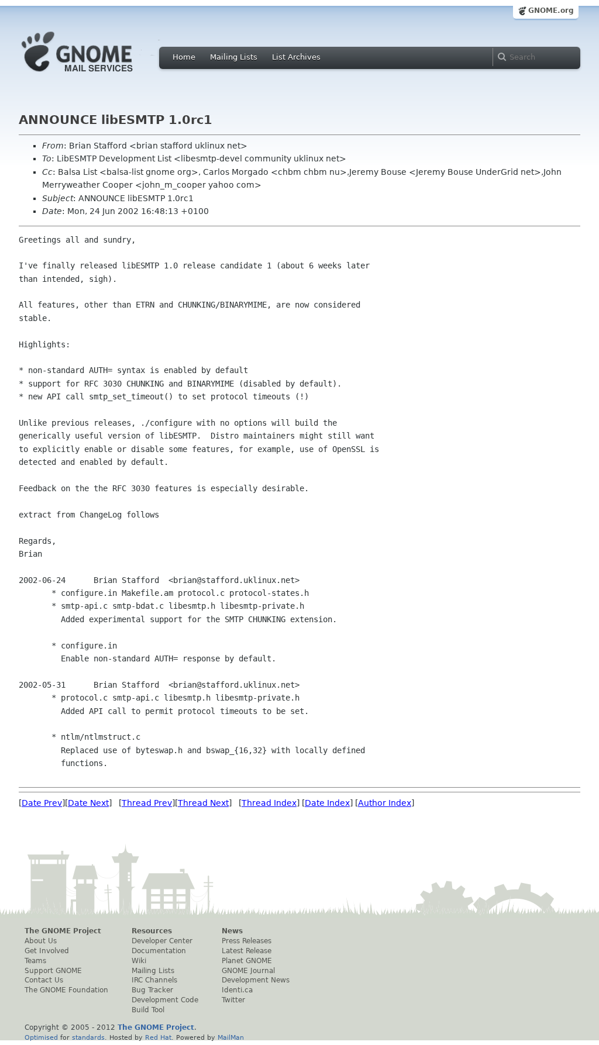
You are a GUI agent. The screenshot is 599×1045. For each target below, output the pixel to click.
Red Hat (158, 1037)
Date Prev (42, 803)
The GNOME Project (63, 931)
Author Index (384, 803)
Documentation (159, 951)
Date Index (327, 803)
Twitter (233, 1000)
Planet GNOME (247, 961)
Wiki (139, 961)
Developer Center (162, 941)
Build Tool (148, 1010)
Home (184, 57)
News (232, 931)
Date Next (88, 803)
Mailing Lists (233, 57)
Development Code (165, 1000)
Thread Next (203, 803)
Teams (35, 961)
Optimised (41, 1037)
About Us (41, 941)
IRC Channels (154, 980)
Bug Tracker (152, 990)
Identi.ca (237, 990)
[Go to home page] (95, 74)
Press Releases (246, 941)
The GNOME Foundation (66, 990)
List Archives (296, 57)
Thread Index (269, 803)
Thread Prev (147, 803)
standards (88, 1037)
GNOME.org (551, 10)
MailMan (231, 1037)
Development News (256, 980)
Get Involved (47, 951)
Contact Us (44, 980)
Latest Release (246, 951)
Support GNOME (53, 971)
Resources (152, 931)
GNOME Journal (248, 971)
